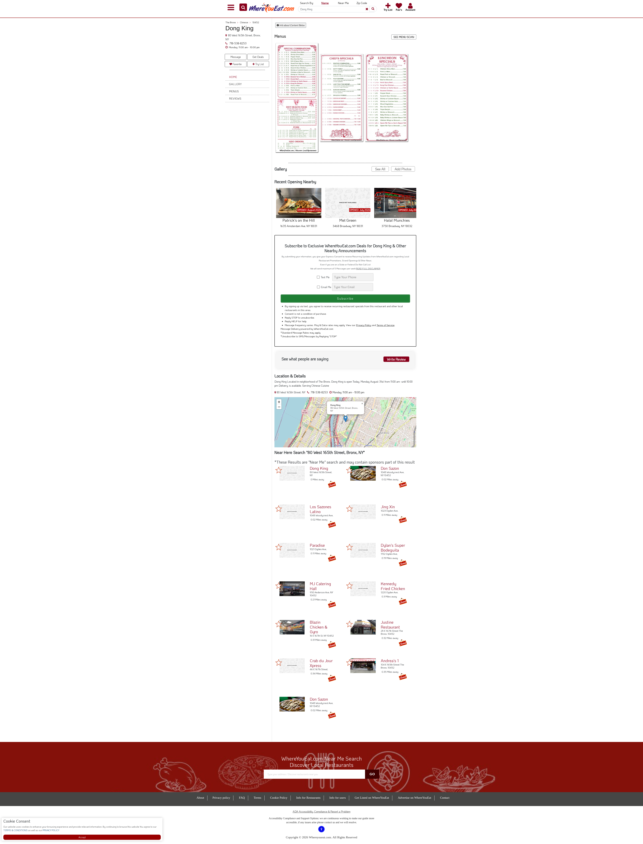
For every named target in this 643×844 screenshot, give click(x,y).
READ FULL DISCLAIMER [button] (368, 268)
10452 (255, 22)
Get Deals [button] (258, 57)
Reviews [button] (235, 98)
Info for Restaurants (308, 797)
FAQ (242, 797)
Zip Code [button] (361, 3)
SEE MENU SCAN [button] (404, 37)
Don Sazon (390, 468)
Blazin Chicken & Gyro (318, 626)
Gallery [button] (235, 84)
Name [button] (325, 3)
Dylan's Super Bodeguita (393, 548)
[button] (243, 7)
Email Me (325, 287)
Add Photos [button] (403, 169)
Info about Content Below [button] (292, 25)
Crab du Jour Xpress (321, 663)
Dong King (319, 468)
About (200, 797)
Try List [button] (259, 64)
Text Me (326, 277)
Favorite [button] (237, 64)
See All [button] (380, 169)
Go (372, 774)
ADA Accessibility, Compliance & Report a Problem (321, 811)
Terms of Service (386, 325)
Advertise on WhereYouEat (414, 797)
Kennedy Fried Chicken (393, 586)
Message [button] (235, 57)
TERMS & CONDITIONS (15, 830)
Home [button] (233, 77)
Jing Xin (388, 506)
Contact (444, 797)
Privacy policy (221, 797)
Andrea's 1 (390, 660)
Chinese (245, 22)
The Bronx (231, 22)
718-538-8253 (237, 43)
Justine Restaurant (390, 624)
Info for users (337, 797)
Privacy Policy (363, 325)
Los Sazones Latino (320, 509)
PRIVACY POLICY (50, 830)
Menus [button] (234, 91)
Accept (82, 837)
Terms (257, 797)
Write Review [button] (396, 359)
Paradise (317, 545)
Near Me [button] (343, 3)
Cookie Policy (278, 797)
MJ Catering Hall (320, 586)
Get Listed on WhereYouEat (372, 797)
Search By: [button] (306, 3)
